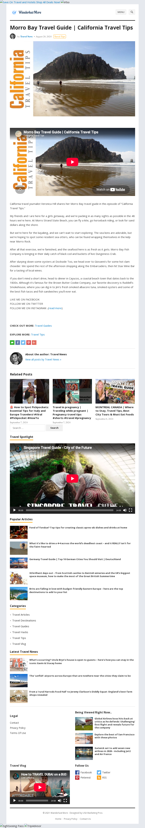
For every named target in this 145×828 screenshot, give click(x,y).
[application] (72, 478)
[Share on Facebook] (17, 342)
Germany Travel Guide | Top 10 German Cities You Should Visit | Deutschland (75, 559)
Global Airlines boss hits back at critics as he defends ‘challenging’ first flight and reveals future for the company (115, 723)
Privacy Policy (17, 727)
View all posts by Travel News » (43, 359)
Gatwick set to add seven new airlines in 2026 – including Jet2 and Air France (112, 751)
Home (58, 818)
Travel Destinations (24, 620)
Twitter (106, 772)
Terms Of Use (18, 733)
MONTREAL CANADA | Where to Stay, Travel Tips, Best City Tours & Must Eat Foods (114, 410)
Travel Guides (43, 325)
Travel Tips (59, 36)
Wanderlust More (59, 812)
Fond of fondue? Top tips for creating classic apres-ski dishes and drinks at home (78, 527)
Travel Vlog (19, 643)
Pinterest (85, 777)
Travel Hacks (20, 632)
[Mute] (125, 510)
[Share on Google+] (34, 342)
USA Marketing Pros (92, 812)
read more (55, 308)
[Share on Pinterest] (28, 342)
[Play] (14, 510)
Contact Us (85, 818)
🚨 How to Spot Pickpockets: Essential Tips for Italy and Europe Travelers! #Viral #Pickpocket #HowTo (29, 412)
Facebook (86, 772)
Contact (14, 722)
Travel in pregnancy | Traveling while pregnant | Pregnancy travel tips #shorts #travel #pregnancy (72, 412)
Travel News (26, 36)
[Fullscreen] (130, 510)
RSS (104, 777)
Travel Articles (21, 614)
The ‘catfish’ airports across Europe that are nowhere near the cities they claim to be (80, 675)
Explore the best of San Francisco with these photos (115, 736)
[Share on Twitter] (23, 342)
